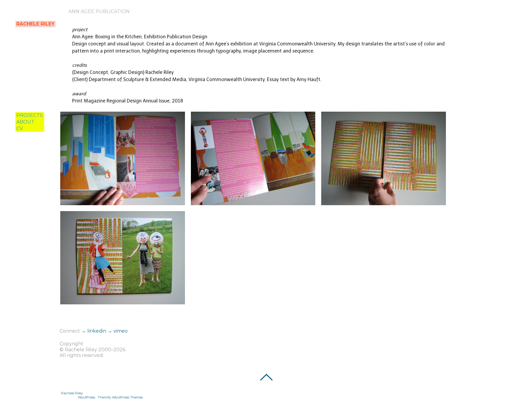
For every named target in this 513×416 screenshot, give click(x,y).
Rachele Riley (72, 393)
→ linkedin (94, 331)
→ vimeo (117, 331)
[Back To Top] (266, 377)
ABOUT (25, 122)
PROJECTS (29, 115)
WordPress (86, 397)
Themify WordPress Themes (120, 397)
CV (19, 128)
